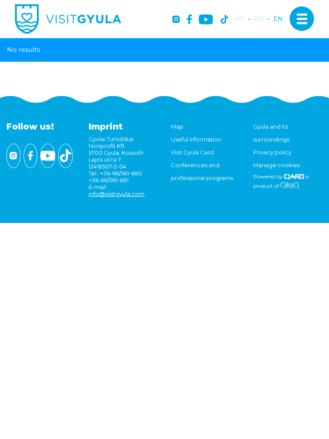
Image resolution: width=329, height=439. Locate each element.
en (278, 19)
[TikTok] (224, 20)
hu (240, 19)
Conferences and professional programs (202, 171)
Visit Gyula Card (192, 152)
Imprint (106, 126)
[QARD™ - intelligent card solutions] (294, 176)
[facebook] (189, 20)
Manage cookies (276, 165)
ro (259, 19)
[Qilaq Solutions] (289, 186)
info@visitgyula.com (116, 193)
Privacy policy (272, 152)
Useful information (196, 139)
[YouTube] (206, 20)
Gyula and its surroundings (271, 133)
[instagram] (176, 19)
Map (177, 126)
